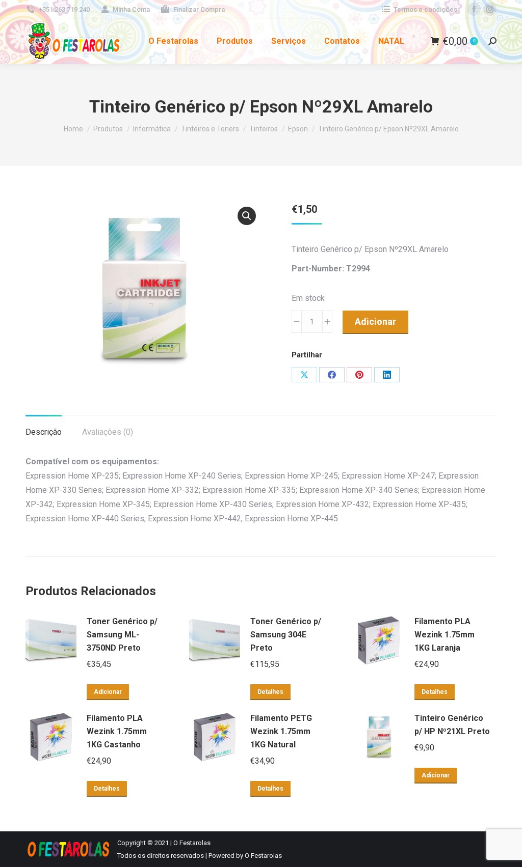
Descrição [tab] (43, 432)
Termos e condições (425, 9)
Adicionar (375, 321)
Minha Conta (131, 9)
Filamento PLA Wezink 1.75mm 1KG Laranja (444, 635)
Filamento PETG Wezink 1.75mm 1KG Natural (281, 731)
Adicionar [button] (108, 691)
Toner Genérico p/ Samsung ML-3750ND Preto (122, 635)
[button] (247, 216)
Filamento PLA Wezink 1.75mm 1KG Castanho (117, 731)
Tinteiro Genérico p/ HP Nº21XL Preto (452, 724)
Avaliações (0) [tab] (107, 432)
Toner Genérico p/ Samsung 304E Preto (285, 635)
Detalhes (270, 691)
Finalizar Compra (199, 9)
